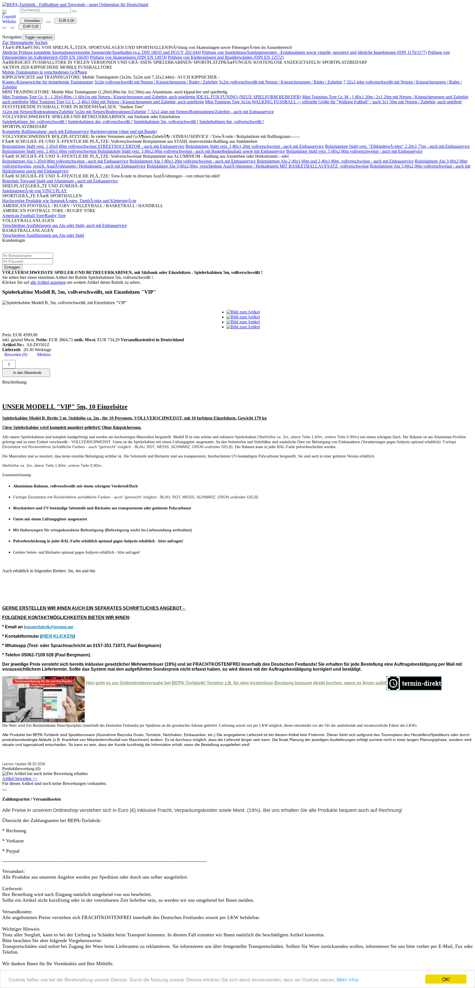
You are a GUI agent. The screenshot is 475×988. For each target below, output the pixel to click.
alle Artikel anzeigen (48, 282)
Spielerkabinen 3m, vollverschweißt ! (34, 121)
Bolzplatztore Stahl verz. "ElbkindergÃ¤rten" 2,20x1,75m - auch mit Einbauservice (397, 146)
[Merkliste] (48, 22)
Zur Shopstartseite (18, 42)
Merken (43, 354)
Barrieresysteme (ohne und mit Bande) (123, 131)
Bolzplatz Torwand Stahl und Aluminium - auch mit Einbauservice (60, 181)
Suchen (41, 42)
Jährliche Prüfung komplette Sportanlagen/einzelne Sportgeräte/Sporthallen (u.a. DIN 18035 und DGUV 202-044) (101, 52)
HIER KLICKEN (57, 636)
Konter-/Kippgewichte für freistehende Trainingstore (47, 82)
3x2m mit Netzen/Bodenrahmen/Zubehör (38, 111)
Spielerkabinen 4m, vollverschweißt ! (100, 121)
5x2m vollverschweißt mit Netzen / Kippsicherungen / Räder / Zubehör (280, 82)
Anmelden (31, 21)
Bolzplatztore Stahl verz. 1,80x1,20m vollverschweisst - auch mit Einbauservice (255, 146)
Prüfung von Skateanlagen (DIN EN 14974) (128, 57)
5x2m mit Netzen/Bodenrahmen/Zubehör (110, 111)
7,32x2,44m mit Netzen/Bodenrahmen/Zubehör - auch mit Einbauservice (210, 111)
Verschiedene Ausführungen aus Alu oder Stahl (43, 235)
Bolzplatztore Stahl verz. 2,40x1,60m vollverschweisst (49, 151)
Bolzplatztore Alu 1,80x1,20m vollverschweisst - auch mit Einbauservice (192, 161)
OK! (446, 979)
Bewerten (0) (14, 354)
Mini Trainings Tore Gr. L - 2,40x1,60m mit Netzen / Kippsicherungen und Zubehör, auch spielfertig (117, 101)
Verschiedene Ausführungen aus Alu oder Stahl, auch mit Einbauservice (64, 225)
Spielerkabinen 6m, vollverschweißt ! (231, 121)
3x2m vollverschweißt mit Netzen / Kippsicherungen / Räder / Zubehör (156, 82)
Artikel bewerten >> (19, 778)
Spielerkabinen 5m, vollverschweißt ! (166, 121)
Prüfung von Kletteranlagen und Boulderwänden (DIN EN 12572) (226, 57)
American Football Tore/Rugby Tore (34, 215)
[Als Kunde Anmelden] (4, 28)
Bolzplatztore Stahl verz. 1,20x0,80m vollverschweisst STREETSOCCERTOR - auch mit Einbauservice (93, 146)
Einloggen (12, 267)
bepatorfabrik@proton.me (48, 627)
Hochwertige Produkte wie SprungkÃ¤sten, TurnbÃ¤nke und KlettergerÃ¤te (69, 200)
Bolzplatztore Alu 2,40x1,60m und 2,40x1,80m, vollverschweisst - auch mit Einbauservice (335, 161)
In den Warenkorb (26, 373)
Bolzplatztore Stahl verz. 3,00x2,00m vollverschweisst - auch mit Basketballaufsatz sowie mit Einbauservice (191, 151)
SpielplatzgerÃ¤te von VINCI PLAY (34, 190)
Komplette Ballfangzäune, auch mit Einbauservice (45, 131)
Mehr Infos (348, 979)
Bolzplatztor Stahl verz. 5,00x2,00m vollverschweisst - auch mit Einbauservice (354, 151)
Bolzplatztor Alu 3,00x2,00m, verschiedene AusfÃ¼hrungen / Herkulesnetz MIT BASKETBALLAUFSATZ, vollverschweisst (258, 166)
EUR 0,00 (65, 21)
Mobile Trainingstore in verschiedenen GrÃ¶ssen (44, 72)
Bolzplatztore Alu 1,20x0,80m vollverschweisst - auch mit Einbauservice (65, 161)
